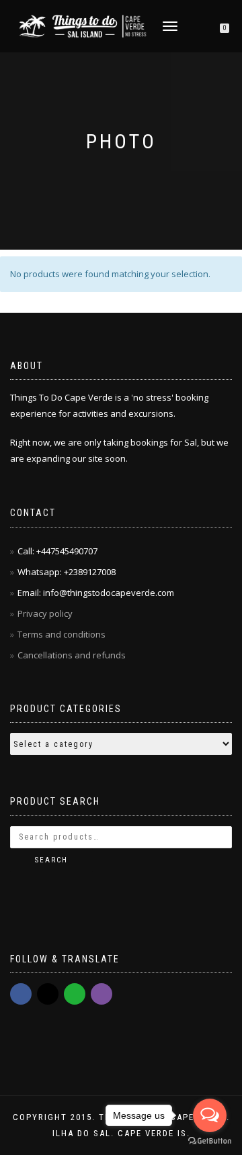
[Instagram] (47, 994)
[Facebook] (21, 994)
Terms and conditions (61, 634)
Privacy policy (46, 613)
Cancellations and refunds (72, 655)
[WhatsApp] (74, 994)
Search (51, 860)
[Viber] (101, 994)
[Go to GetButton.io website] (209, 1141)
